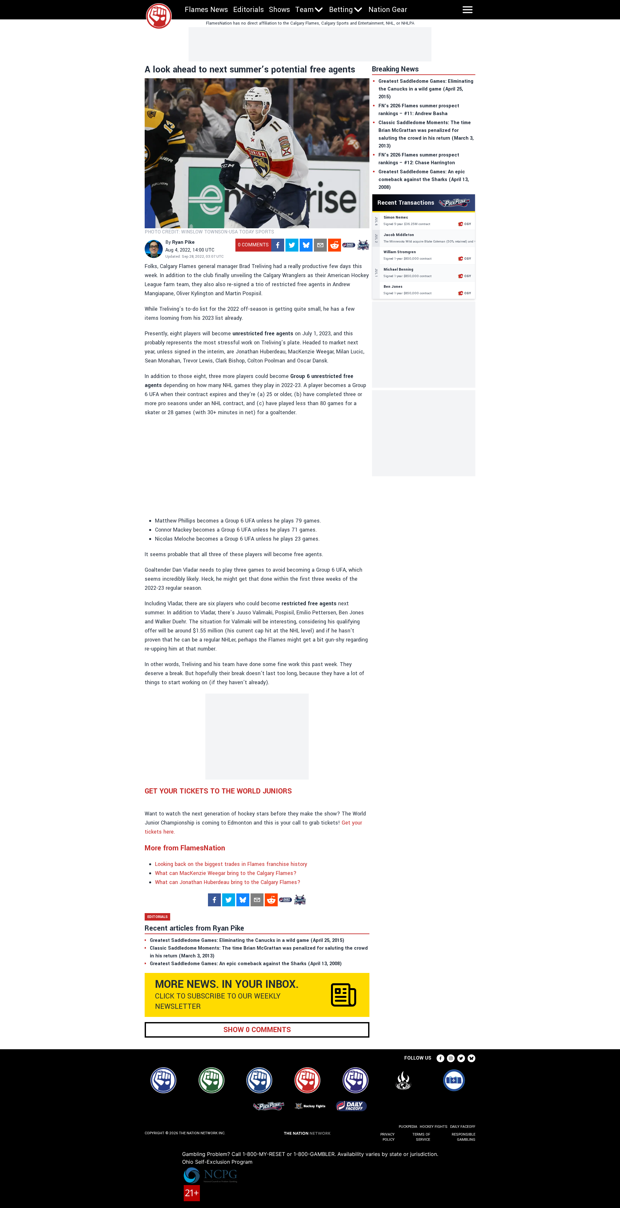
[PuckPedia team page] (362, 245)
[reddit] (334, 245)
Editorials (248, 10)
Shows (279, 10)
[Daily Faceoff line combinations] (348, 245)
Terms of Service (421, 1137)
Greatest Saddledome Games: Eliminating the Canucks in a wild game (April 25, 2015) (425, 89)
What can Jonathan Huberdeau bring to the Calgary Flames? (227, 882)
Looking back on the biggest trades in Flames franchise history (231, 864)
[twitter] (291, 245)
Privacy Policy (387, 1137)
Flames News (206, 10)
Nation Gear (387, 10)
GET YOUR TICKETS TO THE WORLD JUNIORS (218, 791)
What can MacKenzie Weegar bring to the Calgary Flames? (225, 873)
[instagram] (451, 1058)
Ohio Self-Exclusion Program (217, 1162)
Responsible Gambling (463, 1137)
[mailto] (320, 245)
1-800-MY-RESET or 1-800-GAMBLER (289, 1154)
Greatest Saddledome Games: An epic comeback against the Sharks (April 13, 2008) (423, 179)
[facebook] (277, 245)
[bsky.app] (306, 245)
